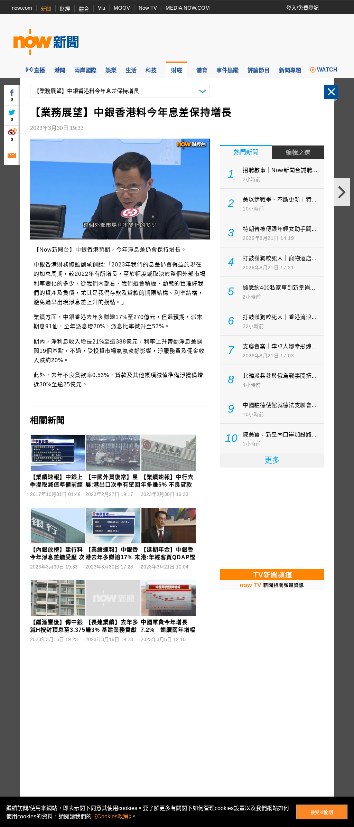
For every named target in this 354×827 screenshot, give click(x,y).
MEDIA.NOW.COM (188, 8)
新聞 (46, 9)
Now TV (148, 8)
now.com (22, 8)
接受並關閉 (321, 812)
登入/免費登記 (302, 8)
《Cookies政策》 (111, 816)
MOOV (122, 8)
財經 (65, 9)
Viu (101, 8)
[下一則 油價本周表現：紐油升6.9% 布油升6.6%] (342, 192)
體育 (84, 9)
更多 (272, 460)
